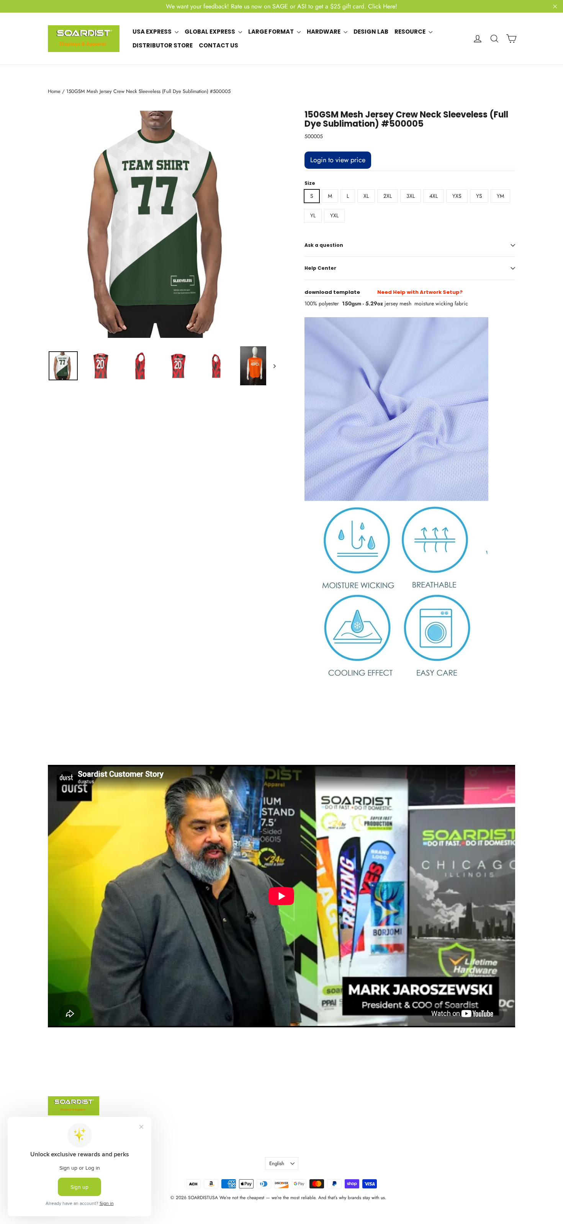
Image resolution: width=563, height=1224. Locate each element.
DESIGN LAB (371, 32)
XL (366, 196)
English (276, 1163)
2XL (387, 196)
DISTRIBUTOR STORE (163, 45)
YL (313, 215)
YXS (457, 196)
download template (332, 292)
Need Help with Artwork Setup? (420, 292)
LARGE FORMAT (271, 32)
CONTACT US (218, 45)
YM (500, 196)
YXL (334, 215)
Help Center (320, 268)
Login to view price (337, 160)
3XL (410, 196)
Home (54, 91)
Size (309, 183)
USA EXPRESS (153, 32)
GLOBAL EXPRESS (210, 32)
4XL (433, 196)
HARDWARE (324, 32)
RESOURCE (410, 32)
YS (479, 196)
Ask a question (323, 245)
